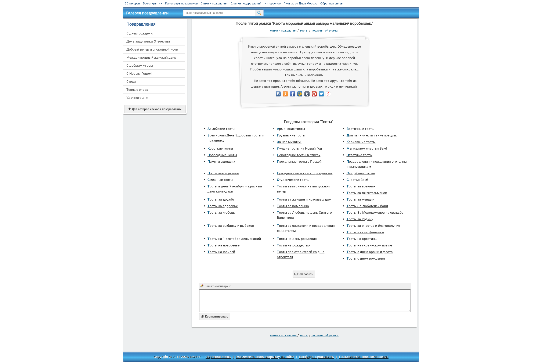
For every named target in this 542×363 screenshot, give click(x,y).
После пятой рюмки (325, 30)
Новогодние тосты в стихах (298, 155)
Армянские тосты (291, 129)
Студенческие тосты (293, 180)
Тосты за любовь (221, 212)
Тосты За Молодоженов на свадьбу (375, 212)
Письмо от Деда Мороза (300, 3)
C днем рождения (140, 33)
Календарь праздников (181, 3)
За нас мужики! (289, 142)
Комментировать (214, 316)
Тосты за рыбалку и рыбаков (230, 226)
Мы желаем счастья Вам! (367, 148)
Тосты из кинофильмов (365, 232)
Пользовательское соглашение (363, 357)
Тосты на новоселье (223, 245)
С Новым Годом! (139, 74)
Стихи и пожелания (214, 3)
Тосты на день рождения (297, 239)
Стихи (131, 82)
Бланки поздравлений (246, 3)
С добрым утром (139, 65)
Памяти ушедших (221, 162)
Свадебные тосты (361, 173)
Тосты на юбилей (221, 252)
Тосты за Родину (360, 219)
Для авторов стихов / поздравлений (155, 109)
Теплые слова (137, 90)
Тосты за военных (361, 186)
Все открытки (152, 3)
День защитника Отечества (148, 41)
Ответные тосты (359, 155)
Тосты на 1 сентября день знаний (234, 239)
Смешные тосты (220, 180)
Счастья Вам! (357, 180)
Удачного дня (137, 98)
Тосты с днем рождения (366, 258)
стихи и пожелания (283, 30)
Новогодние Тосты (222, 155)
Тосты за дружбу (221, 199)
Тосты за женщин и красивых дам (304, 199)
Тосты (304, 30)
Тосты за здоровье (222, 206)
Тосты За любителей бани (367, 206)
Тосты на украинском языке (369, 245)
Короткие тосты (220, 148)
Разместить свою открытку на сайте (265, 357)
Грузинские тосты (291, 135)
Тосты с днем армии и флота (370, 252)
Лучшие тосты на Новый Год (299, 148)
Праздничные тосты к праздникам (304, 173)
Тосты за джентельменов (367, 193)
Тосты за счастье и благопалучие (373, 226)
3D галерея (132, 3)
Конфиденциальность (316, 357)
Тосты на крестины (362, 239)
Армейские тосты (221, 129)
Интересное (272, 3)
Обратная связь (331, 3)
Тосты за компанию (293, 206)
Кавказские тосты (361, 142)
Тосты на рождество (293, 245)
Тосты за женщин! (361, 199)
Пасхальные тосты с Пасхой (299, 162)
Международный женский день (151, 57)
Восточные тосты (360, 129)
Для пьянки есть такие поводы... (372, 135)
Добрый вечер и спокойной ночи (152, 49)
